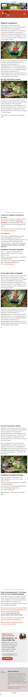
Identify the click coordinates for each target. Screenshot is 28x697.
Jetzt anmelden (7, 658)
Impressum (17, 686)
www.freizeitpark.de (9, 264)
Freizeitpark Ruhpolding (9, 230)
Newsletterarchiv (11, 686)
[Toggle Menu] (24, 14)
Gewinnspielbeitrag (19, 609)
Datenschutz (23, 686)
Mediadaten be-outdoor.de (14, 688)
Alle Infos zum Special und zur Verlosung (12, 608)
